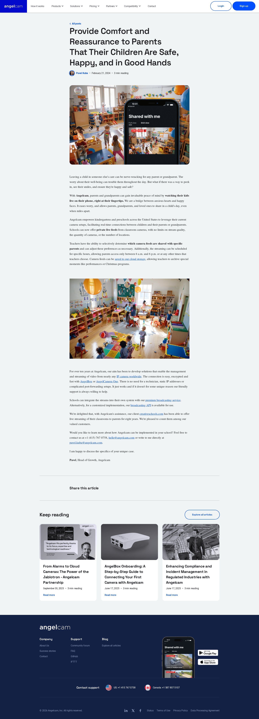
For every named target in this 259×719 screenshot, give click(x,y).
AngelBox (86, 381)
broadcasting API (141, 405)
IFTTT (74, 661)
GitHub (74, 656)
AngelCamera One (107, 381)
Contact (152, 6)
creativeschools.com (151, 414)
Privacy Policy (180, 710)
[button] (57, 6)
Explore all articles (111, 645)
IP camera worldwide (129, 376)
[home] (13, 6)
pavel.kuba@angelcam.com (86, 442)
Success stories (48, 651)
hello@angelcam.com (121, 437)
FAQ (73, 651)
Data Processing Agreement (205, 710)
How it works (37, 6)
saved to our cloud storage (130, 259)
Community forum (80, 645)
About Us (44, 645)
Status (150, 710)
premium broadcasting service (163, 400)
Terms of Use (163, 710)
